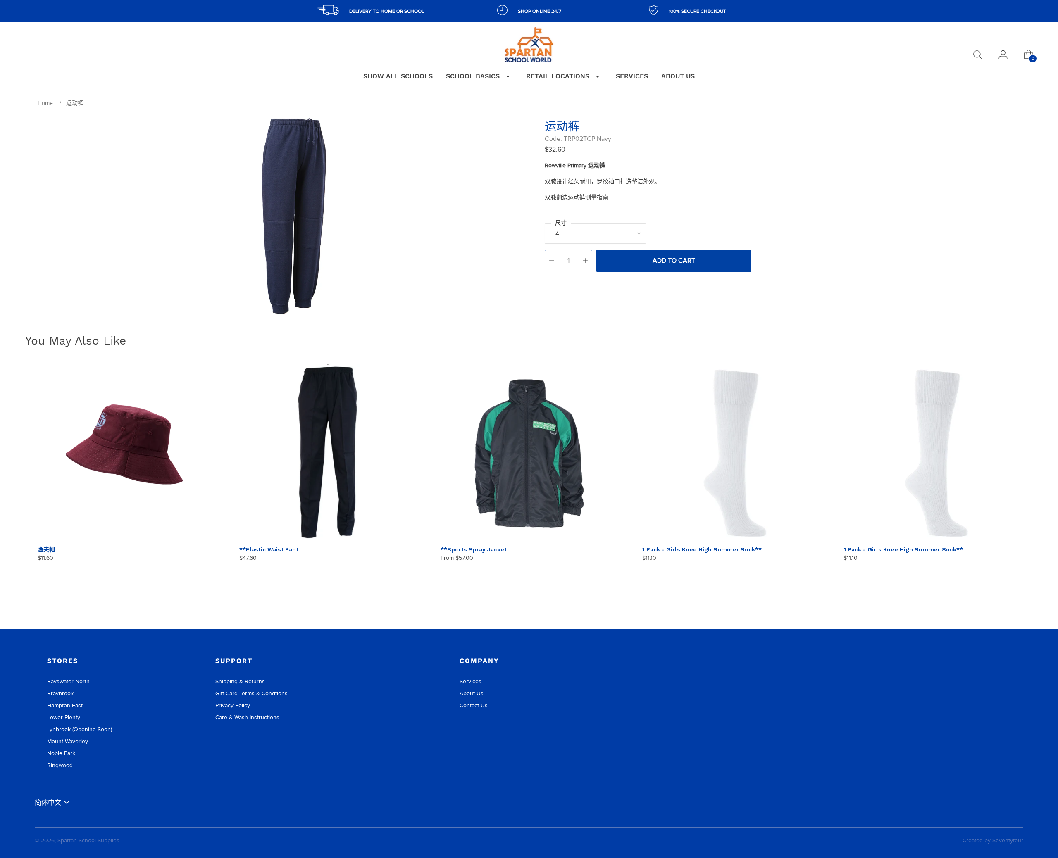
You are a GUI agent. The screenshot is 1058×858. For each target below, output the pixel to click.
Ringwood (60, 765)
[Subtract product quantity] (551, 260)
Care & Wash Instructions (247, 717)
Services (470, 681)
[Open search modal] (977, 54)
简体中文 (48, 802)
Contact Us (474, 705)
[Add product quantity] (585, 260)
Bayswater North (68, 681)
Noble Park (61, 753)
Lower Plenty (63, 717)
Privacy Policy (232, 705)
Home (45, 103)
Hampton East (65, 705)
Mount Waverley (67, 741)
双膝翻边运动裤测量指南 (576, 197)
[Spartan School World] (529, 44)
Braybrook (60, 693)
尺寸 (561, 222)
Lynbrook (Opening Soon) (79, 729)
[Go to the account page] (1003, 54)
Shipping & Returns (240, 681)
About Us (472, 693)
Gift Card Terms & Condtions (251, 693)
